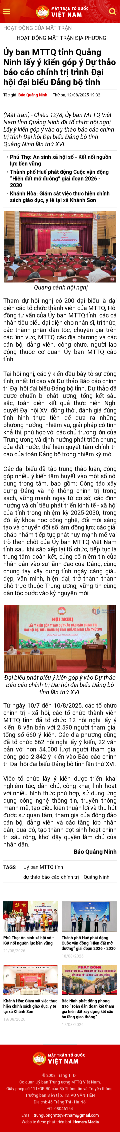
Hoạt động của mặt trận (37, 28)
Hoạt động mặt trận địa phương (61, 38)
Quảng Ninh (96, 877)
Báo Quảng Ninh (32, 95)
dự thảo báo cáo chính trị (51, 877)
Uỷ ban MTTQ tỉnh (43, 867)
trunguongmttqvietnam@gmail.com (66, 1115)
